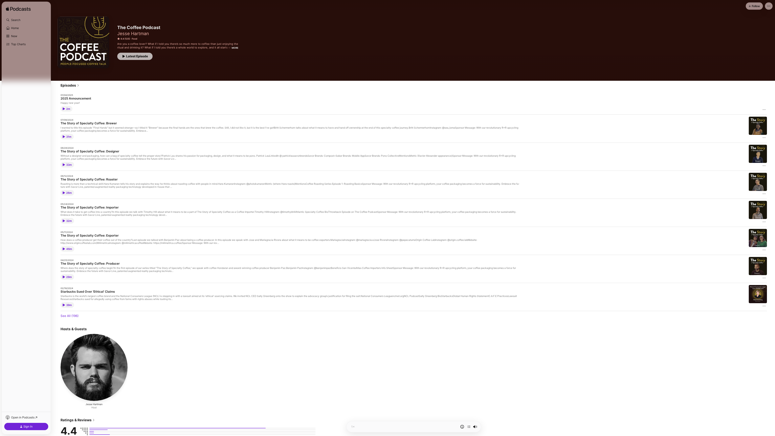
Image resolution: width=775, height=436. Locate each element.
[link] (70, 85)
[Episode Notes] (462, 427)
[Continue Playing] (468, 427)
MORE (235, 47)
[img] (18, 9)
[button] (26, 20)
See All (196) (70, 316)
